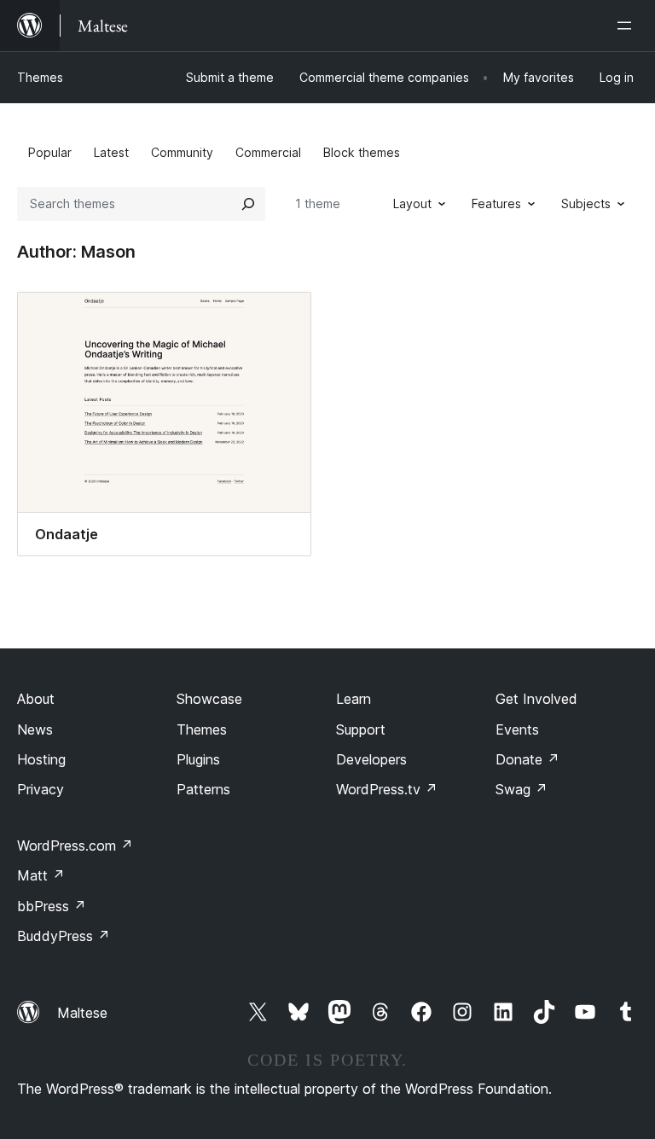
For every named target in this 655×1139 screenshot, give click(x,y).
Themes (40, 77)
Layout (412, 203)
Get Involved (536, 698)
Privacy (40, 789)
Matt (41, 875)
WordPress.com (75, 845)
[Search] (248, 204)
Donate (527, 759)
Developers (371, 759)
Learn (353, 698)
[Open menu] (627, 25)
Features (496, 203)
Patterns (203, 789)
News (35, 729)
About (36, 698)
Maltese (82, 1012)
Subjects (586, 203)
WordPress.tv (387, 789)
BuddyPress (63, 935)
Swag (522, 789)
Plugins (198, 759)
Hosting (41, 759)
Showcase (209, 698)
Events (517, 729)
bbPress (51, 906)
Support (360, 729)
